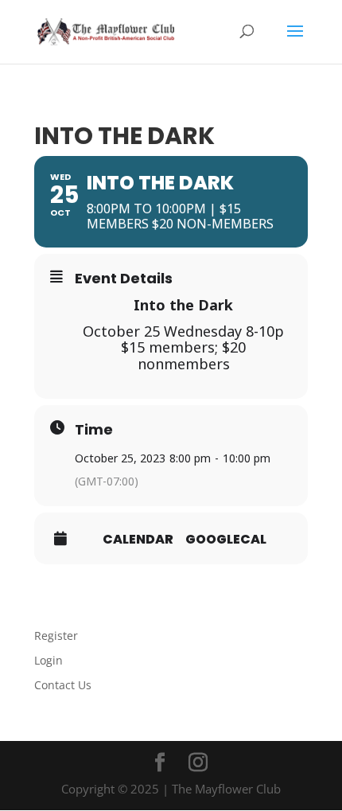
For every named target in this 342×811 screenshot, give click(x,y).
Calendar (138, 539)
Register (56, 635)
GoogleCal (225, 539)
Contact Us (62, 684)
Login (48, 660)
